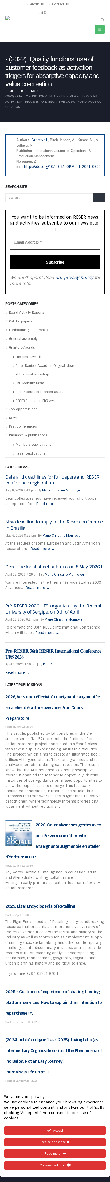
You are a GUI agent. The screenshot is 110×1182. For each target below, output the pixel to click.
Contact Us (60, 4)
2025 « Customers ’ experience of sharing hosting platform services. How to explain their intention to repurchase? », (53, 1002)
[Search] (99, 197)
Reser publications (30, 453)
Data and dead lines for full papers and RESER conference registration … (52, 480)
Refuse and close (54, 1142)
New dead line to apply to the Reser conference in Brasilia (54, 525)
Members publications (33, 444)
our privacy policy (74, 277)
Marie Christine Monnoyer (61, 490)
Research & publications (28, 435)
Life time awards (29, 357)
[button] (102, 20)
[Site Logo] (16, 19)
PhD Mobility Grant (30, 383)
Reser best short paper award (40, 392)
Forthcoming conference (28, 330)
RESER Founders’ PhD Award (37, 401)
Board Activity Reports (27, 312)
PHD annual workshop (32, 374)
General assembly (23, 339)
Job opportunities (23, 409)
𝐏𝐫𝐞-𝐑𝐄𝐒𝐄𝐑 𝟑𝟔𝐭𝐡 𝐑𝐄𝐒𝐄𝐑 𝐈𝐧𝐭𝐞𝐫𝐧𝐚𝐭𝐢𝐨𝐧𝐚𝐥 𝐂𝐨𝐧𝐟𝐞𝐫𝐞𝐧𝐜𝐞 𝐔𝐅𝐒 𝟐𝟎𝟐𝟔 (53, 654)
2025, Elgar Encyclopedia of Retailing (40, 906)
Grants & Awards (22, 347)
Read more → (48, 504)
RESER (47, 664)
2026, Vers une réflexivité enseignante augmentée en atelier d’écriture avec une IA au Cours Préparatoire (52, 707)
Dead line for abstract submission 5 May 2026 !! (54, 567)
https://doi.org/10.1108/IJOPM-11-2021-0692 (62, 166)
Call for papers (20, 321)
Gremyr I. (40, 140)
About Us (37, 4)
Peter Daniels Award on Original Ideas (45, 366)
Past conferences (23, 426)
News (13, 418)
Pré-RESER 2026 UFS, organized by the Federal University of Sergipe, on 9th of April (53, 609)
